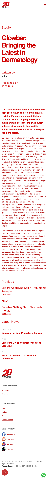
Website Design (7, 466)
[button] (45, 5)
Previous (8, 282)
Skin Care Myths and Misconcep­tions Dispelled (21, 344)
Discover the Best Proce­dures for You (22, 332)
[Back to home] (5, 5)
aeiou (4, 76)
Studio (6, 27)
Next (5, 301)
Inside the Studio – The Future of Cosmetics (19, 357)
